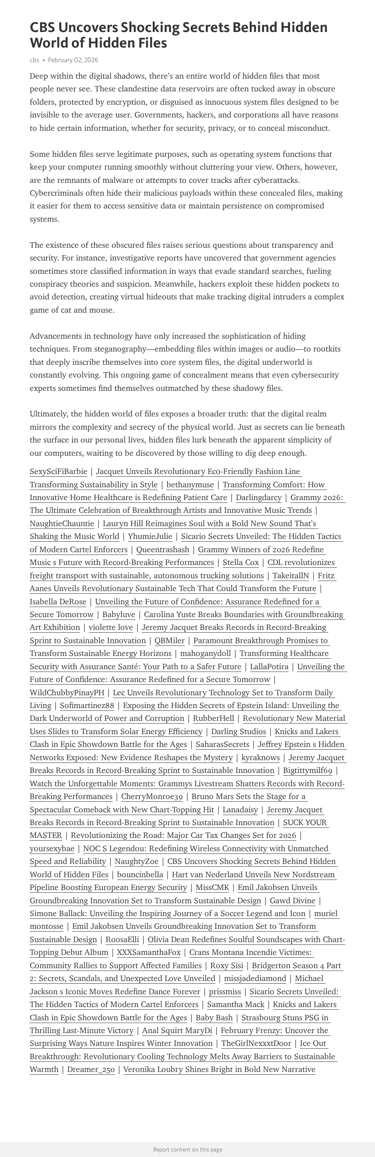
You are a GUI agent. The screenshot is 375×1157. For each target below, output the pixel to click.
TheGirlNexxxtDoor (256, 1043)
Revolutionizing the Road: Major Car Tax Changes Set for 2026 (183, 835)
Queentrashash (162, 549)
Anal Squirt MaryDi (177, 1030)
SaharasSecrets (222, 744)
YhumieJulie (150, 536)
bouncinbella (140, 874)
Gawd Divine (293, 901)
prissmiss (225, 991)
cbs (34, 60)
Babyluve (118, 614)
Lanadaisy (240, 810)
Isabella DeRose (58, 602)
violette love (111, 627)
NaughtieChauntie (62, 523)
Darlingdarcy (259, 497)
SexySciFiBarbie (58, 471)
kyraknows (260, 757)
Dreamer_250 (91, 1069)
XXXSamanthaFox (149, 952)
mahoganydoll (205, 653)
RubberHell (213, 718)
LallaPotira (269, 666)
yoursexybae (52, 848)
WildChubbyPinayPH (67, 693)
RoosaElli (122, 939)
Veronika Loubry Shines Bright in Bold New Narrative (219, 1069)
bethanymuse (190, 485)
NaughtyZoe (137, 861)
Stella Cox (241, 562)
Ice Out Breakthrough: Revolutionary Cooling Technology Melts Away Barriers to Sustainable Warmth (184, 1056)
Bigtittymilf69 (307, 770)
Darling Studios (238, 731)
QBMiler (170, 640)
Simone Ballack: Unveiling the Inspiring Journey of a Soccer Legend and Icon (167, 913)
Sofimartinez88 (87, 705)
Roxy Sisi (226, 965)
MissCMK (212, 887)
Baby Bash (214, 1018)
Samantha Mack (235, 1004)
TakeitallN (291, 576)
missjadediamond (255, 978)
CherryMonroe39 (152, 796)
